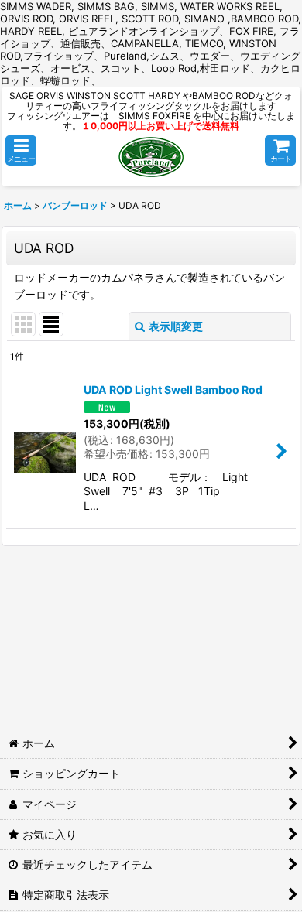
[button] (20, 150)
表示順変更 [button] (176, 326)
